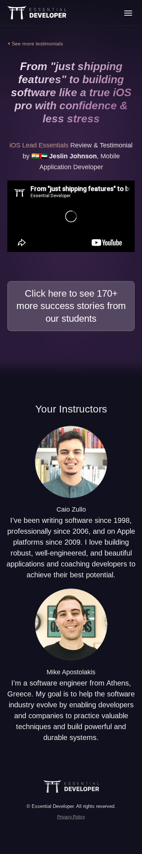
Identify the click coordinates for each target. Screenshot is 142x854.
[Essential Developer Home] (37, 13)
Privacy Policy (71, 817)
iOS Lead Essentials (38, 145)
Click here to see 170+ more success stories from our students (71, 306)
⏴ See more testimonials (35, 43)
